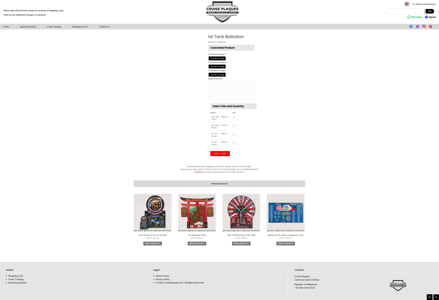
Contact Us (104, 27)
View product (152, 243)
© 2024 (159, 282)
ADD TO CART (220, 153)
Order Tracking (54, 27)
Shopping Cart (80, 27)
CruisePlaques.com (173, 282)
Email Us (199, 172)
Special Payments (28, 27)
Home (6, 27)
